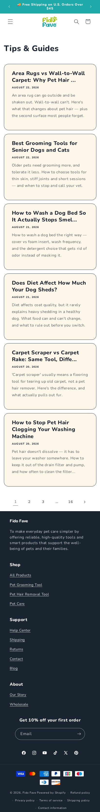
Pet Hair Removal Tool (29, 594)
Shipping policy (78, 800)
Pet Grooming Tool (26, 584)
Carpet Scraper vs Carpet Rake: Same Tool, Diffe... (45, 356)
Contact (16, 658)
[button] (10, 21)
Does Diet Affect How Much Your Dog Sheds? (49, 286)
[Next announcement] (90, 6)
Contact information (52, 808)
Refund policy (80, 793)
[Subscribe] (79, 734)
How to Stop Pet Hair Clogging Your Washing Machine (43, 429)
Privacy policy (24, 800)
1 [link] (15, 501)
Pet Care (17, 603)
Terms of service (51, 800)
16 (70, 501)
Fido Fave (29, 793)
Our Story (18, 694)
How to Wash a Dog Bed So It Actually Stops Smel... (49, 216)
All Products (20, 575)
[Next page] (84, 502)
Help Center (20, 630)
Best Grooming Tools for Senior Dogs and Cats (44, 147)
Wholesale (19, 704)
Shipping (17, 639)
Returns (16, 649)
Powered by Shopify (51, 793)
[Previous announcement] (9, 6)
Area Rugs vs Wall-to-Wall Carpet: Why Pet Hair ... (48, 77)
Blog (14, 668)
